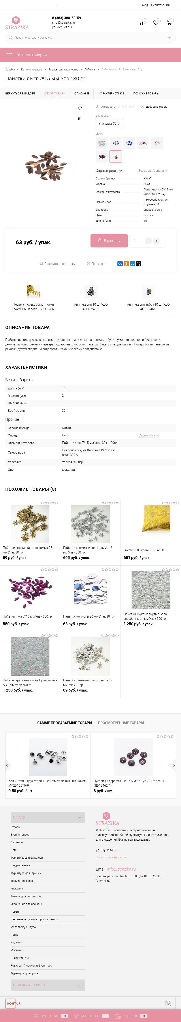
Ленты (15, 934)
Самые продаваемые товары (64, 722)
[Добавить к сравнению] (80, 118)
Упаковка (17, 888)
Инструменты (20, 957)
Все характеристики (152, 170)
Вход (144, 5)
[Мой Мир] (132, 263)
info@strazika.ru (121, 869)
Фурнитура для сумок (25, 973)
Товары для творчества (26, 896)
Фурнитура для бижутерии (27, 857)
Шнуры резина (20, 865)
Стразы (16, 827)
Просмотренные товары (121, 722)
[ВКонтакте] (120, 263)
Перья (15, 911)
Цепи (14, 850)
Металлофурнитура (23, 927)
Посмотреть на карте (111, 857)
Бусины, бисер (20, 834)
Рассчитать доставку (60, 264)
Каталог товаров (31, 55)
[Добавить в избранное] (80, 108)
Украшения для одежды (26, 904)
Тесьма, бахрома (22, 880)
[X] (138, 263)
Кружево (16, 942)
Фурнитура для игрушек (26, 873)
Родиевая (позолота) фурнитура (31, 965)
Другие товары (149, 435)
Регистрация (160, 5)
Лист (147, 184)
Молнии (16, 950)
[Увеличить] (45, 164)
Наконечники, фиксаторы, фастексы (34, 919)
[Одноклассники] (126, 263)
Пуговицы (17, 842)
